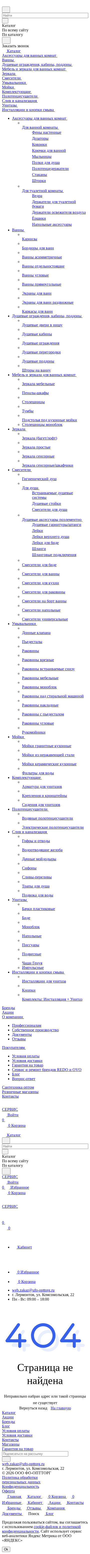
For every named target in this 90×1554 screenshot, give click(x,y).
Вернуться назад (33, 1408)
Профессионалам (26, 1025)
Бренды (8, 1421)
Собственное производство (35, 1030)
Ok (6, 1549)
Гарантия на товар (27, 1065)
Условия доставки (27, 1060)
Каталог (9, 1412)
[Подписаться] (6, 1459)
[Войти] (4, 1217)
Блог (16, 1074)
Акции (8, 1417)
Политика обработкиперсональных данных (21, 1479)
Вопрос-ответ (23, 1079)
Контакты (10, 1440)
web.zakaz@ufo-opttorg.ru (33, 1290)
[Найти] (6, 40)
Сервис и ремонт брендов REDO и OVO (47, 1070)
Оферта (8, 1491)
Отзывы (19, 1039)
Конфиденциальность (20, 1486)
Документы (22, 1034)
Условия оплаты (26, 1056)
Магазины (11, 1444)
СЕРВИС (10, 1109)
